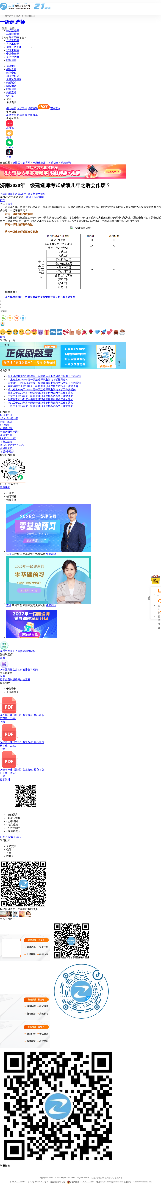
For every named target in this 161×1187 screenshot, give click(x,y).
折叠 (149, 598)
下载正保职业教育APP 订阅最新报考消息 (22, 194)
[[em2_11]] (66, 332)
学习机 (10, 96)
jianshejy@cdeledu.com (114, 1182)
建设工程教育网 (21, 162)
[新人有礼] (155, 579)
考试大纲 (11, 115)
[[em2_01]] (3, 332)
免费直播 (11, 92)
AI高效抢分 (12, 76)
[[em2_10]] (59, 332)
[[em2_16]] (97, 332)
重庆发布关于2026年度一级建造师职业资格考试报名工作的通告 (43, 386)
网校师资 (11, 86)
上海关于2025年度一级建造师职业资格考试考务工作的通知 (40, 406)
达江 (8, 553)
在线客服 (159, 605)
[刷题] (63, 368)
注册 (12, 28)
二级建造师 (12, 33)
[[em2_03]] (15, 332)
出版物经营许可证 (57, 1182)
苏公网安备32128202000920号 (82, 1182)
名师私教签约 (13, 79)
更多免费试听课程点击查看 (15, 679)
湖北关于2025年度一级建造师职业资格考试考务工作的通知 (40, 402)
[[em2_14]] (84, 332)
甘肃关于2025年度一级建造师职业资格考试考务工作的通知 (40, 392)
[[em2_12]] (72, 332)
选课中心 (11, 66)
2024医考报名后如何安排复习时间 (19, 669)
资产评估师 (12, 57)
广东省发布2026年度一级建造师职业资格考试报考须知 (38, 379)
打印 (2, 200)
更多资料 (5, 779)
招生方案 (11, 69)
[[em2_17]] (103, 332)
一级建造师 (12, 22)
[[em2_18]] (110, 332)
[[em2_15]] (91, 332)
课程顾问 (159, 616)
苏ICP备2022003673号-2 (38, 1182)
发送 (2, 337)
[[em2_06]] (34, 332)
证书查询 (55, 108)
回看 (2, 657)
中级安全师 (12, 53)
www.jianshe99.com (66, 1178)
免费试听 (11, 82)
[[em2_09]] (53, 332)
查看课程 (5, 487)
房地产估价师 (13, 47)
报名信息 (11, 108)
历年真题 (22, 115)
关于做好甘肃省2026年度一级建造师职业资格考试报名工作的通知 (44, 376)
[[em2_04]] (22, 332)
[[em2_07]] (40, 332)
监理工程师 (12, 50)
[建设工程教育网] (80, 6)
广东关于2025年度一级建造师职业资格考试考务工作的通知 (40, 396)
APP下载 (19, 38)
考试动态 (53, 162)
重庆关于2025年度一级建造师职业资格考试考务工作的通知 (40, 399)
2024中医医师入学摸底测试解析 (17, 651)
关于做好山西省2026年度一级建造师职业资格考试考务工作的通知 (44, 383)
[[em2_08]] (47, 332)
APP (158, 595)
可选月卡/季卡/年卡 (10, 837)
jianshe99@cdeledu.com (142, 1182)
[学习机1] (63, 177)
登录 (4, 28)
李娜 (8, 605)
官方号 (5, 38)
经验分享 (33, 115)
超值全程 (11, 72)
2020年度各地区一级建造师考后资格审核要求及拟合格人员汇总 (40, 297)
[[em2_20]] (122, 332)
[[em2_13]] (78, 332)
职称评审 (11, 60)
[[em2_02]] (9, 332)
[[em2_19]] (116, 332)
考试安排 (22, 108)
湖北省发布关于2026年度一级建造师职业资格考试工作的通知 (42, 389)
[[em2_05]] (28, 332)
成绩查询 (33, 108)
